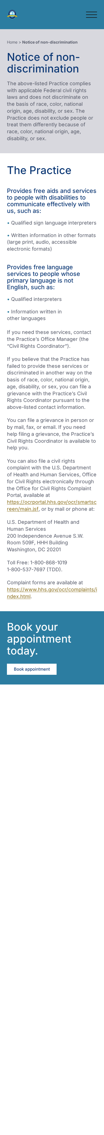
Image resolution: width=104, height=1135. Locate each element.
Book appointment (32, 669)
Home (12, 42)
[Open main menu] (91, 15)
